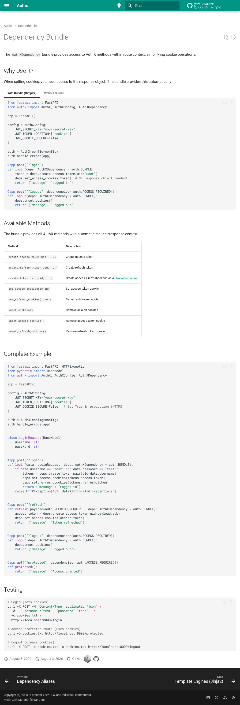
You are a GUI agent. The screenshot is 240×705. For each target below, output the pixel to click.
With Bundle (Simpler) (22, 93)
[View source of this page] (226, 37)
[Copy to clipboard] (231, 102)
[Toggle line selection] (225, 102)
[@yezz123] (87, 659)
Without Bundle (54, 93)
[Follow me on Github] (208, 697)
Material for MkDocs (31, 699)
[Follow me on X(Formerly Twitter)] (216, 697)
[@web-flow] (96, 659)
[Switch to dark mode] (119, 5)
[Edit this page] (233, 37)
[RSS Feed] (233, 697)
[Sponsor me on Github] (225, 697)
